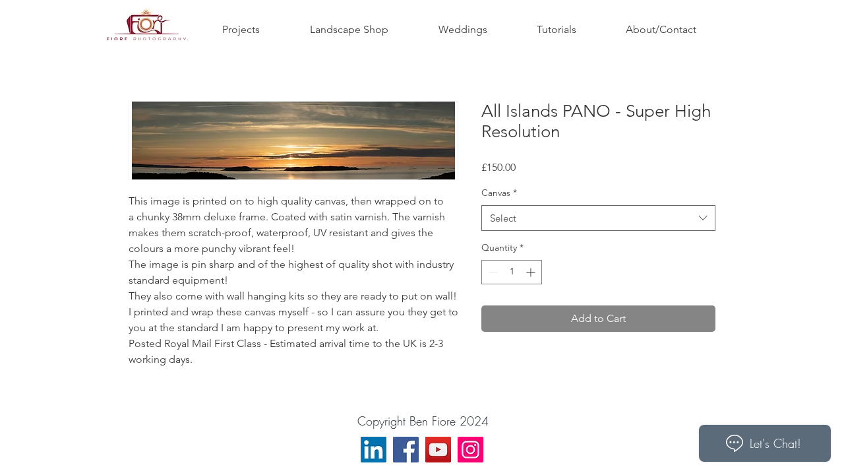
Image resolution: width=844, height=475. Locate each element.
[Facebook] (406, 449)
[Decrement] (491, 272)
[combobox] (598, 218)
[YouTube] (438, 449)
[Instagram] (470, 449)
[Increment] (532, 272)
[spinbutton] (512, 272)
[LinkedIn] (373, 449)
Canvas (499, 193)
